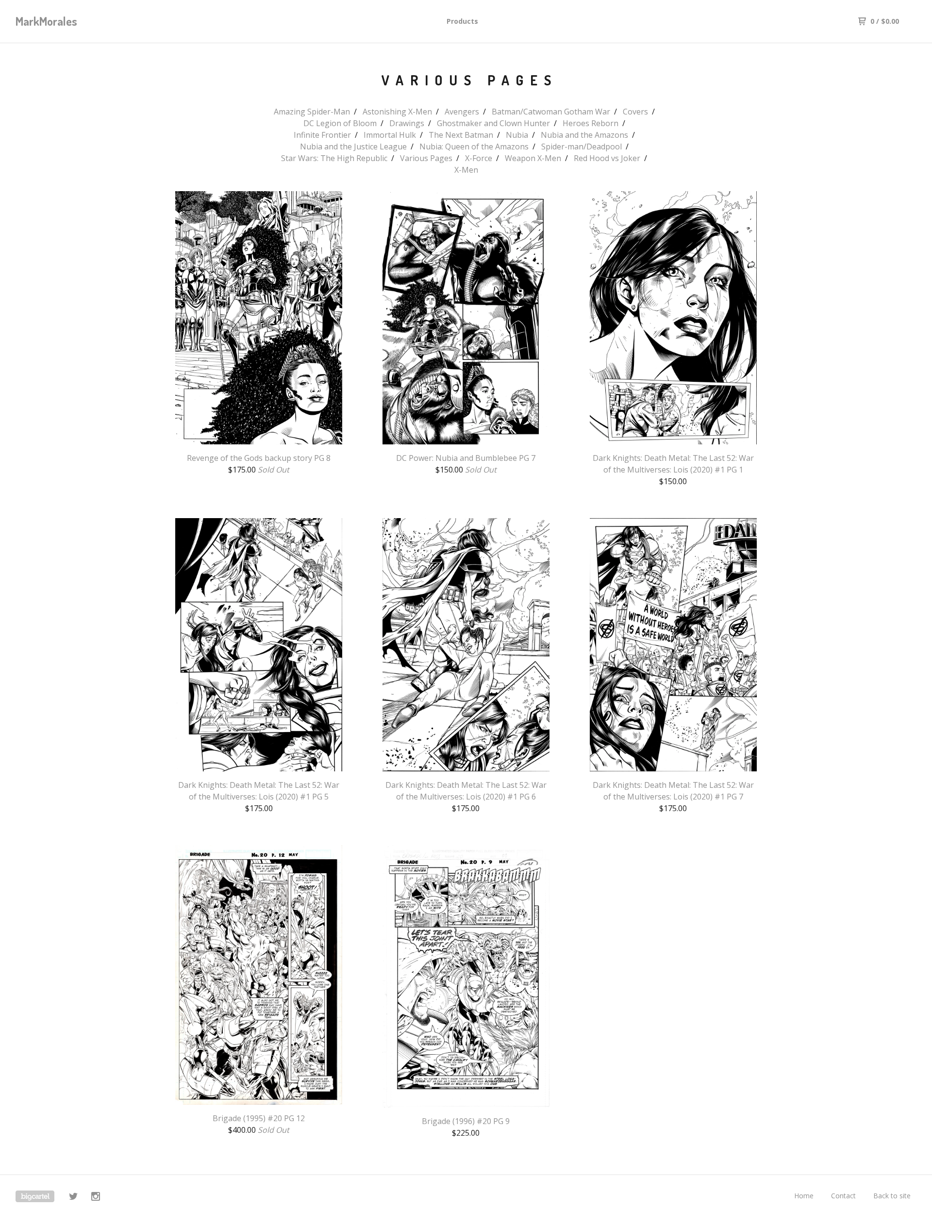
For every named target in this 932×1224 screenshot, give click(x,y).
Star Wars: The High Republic (334, 158)
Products (462, 21)
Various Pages (426, 158)
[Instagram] (95, 1197)
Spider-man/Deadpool (581, 146)
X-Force (478, 158)
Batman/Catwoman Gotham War (551, 111)
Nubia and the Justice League (353, 146)
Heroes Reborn (590, 123)
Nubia (517, 135)
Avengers (462, 111)
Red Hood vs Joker (607, 158)
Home (804, 1195)
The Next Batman (461, 135)
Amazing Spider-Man (312, 111)
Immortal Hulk (390, 135)
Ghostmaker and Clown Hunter (493, 123)
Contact (843, 1195)
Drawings (406, 123)
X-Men (466, 169)
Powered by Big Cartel (35, 1196)
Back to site (892, 1195)
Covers (635, 111)
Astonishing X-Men (397, 111)
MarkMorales (46, 21)
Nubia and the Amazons (584, 135)
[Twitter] (73, 1197)
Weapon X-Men (533, 158)
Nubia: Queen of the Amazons (474, 146)
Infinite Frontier (322, 135)
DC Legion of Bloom (340, 123)
